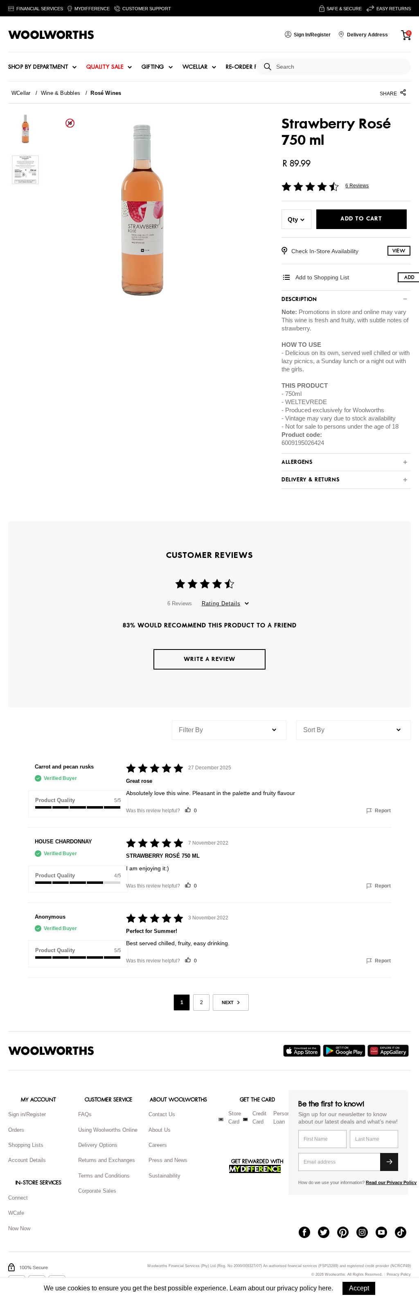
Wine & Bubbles (60, 93)
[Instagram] (366, 1233)
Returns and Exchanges (106, 1160)
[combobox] (340, 67)
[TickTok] (404, 1233)
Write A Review (209, 659)
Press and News (168, 1160)
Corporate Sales (97, 1191)
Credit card (259, 1117)
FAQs (85, 1114)
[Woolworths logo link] (51, 34)
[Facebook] (308, 1233)
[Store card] (221, 1119)
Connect (18, 1198)
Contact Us (162, 1114)
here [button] (324, 1288)
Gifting (153, 67)
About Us (160, 1130)
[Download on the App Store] (303, 1051)
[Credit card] (245, 1119)
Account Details (27, 1160)
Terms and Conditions (104, 1176)
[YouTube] (385, 1233)
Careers (158, 1145)
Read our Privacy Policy (391, 1182)
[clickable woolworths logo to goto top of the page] (51, 1050)
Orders (16, 1130)
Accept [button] (359, 1288)
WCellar (195, 67)
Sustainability (164, 1176)
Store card (234, 1117)
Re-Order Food (248, 67)
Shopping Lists (25, 1145)
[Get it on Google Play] (345, 1051)
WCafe (16, 1213)
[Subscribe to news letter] (389, 1162)
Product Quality (55, 800)
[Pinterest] (346, 1233)
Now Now (19, 1228)
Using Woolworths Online (107, 1130)
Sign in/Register (27, 1114)
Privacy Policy (399, 1275)
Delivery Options (97, 1145)
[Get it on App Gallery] (389, 1051)
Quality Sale (104, 67)
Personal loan (283, 1117)
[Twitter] (327, 1233)
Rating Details (221, 603)
